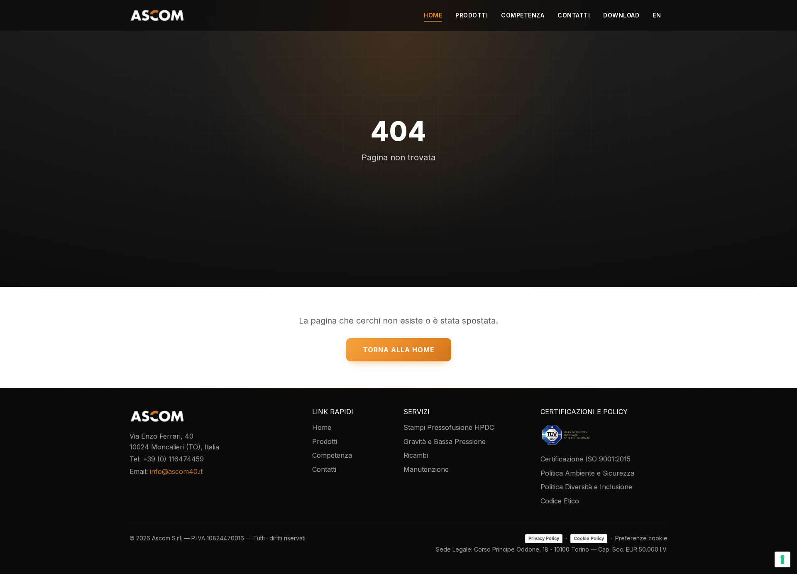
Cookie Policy (589, 538)
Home (433, 15)
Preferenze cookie (641, 538)
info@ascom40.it (176, 471)
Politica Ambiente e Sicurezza (587, 473)
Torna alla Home (399, 350)
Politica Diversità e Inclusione (586, 487)
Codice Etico (559, 501)
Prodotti (471, 15)
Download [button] (621, 15)
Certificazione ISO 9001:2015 (585, 459)
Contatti (573, 15)
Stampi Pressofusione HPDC (448, 427)
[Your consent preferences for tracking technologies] (782, 559)
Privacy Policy (543, 538)
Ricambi (415, 455)
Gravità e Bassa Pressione (444, 441)
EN (657, 15)
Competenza (522, 15)
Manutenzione (426, 469)
